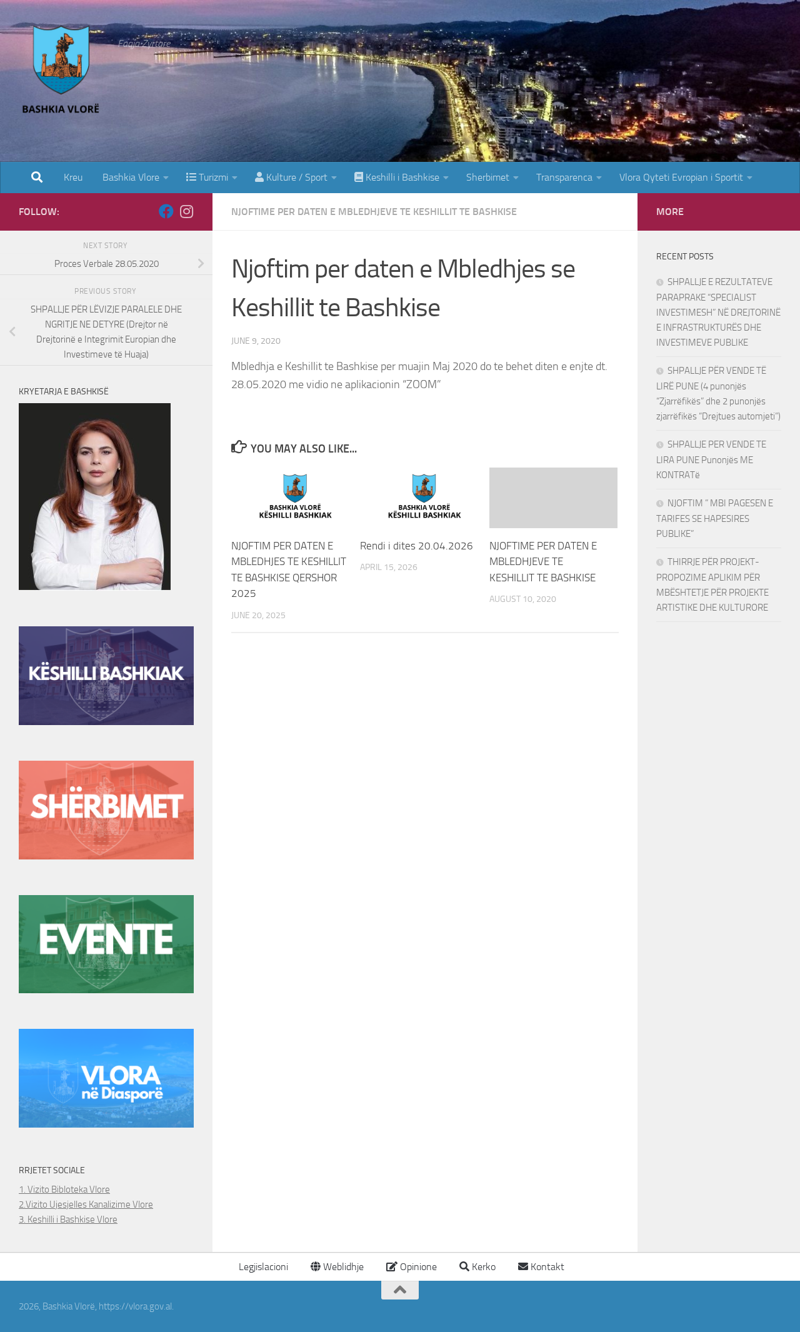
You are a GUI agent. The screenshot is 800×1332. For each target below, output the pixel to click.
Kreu (73, 177)
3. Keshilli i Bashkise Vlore (68, 1219)
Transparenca (564, 177)
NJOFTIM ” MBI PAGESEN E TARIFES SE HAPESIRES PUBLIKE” (714, 518)
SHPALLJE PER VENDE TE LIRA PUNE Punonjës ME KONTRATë (711, 460)
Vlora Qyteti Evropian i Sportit (681, 177)
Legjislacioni (262, 1267)
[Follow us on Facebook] (166, 211)
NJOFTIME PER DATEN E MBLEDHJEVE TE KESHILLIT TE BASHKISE (543, 561)
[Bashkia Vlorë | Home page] (62, 72)
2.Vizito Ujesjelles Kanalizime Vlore (86, 1204)
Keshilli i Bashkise (401, 177)
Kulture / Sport (296, 177)
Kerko (482, 1267)
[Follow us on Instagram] (186, 211)
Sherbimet (487, 177)
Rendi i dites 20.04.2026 (416, 545)
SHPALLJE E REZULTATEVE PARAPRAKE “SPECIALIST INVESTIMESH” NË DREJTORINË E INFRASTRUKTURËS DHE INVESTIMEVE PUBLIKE (718, 312)
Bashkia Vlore (129, 177)
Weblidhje (342, 1267)
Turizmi (212, 177)
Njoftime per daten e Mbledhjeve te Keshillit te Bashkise (374, 212)
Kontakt (546, 1267)
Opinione (417, 1267)
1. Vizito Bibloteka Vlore (64, 1189)
